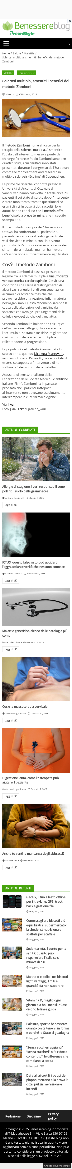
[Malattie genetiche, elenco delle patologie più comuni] (36, 607)
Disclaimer (34, 1116)
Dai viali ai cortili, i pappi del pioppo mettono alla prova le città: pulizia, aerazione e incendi (47, 1082)
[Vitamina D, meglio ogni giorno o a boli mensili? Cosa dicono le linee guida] (12, 1004)
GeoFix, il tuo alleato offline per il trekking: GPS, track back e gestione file (45, 901)
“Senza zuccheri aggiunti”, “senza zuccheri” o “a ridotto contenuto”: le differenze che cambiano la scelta (47, 1054)
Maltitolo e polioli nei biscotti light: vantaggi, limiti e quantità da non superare (47, 981)
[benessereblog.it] (36, 28)
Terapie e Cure (26, 73)
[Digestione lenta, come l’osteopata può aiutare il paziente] (36, 750)
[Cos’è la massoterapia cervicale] (36, 679)
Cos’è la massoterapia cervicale (24, 706)
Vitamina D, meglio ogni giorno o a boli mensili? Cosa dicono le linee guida (47, 1004)
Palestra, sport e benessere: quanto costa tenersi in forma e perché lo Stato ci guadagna (48, 1028)
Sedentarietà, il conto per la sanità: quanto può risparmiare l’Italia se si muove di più (46, 955)
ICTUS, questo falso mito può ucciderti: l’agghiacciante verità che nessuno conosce (33, 564)
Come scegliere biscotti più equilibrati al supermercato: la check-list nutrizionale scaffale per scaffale (46, 927)
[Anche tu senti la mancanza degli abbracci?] (36, 826)
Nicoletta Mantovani (48, 354)
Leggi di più (10, 505)
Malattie (8, 73)
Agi (12, 404)
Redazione (13, 1116)
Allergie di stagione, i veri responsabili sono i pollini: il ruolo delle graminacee (34, 488)
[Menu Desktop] (6, 43)
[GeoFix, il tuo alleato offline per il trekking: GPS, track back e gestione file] (12, 901)
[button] (68, 43)
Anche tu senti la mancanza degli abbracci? (33, 853)
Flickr (20, 409)
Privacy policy (53, 1116)
